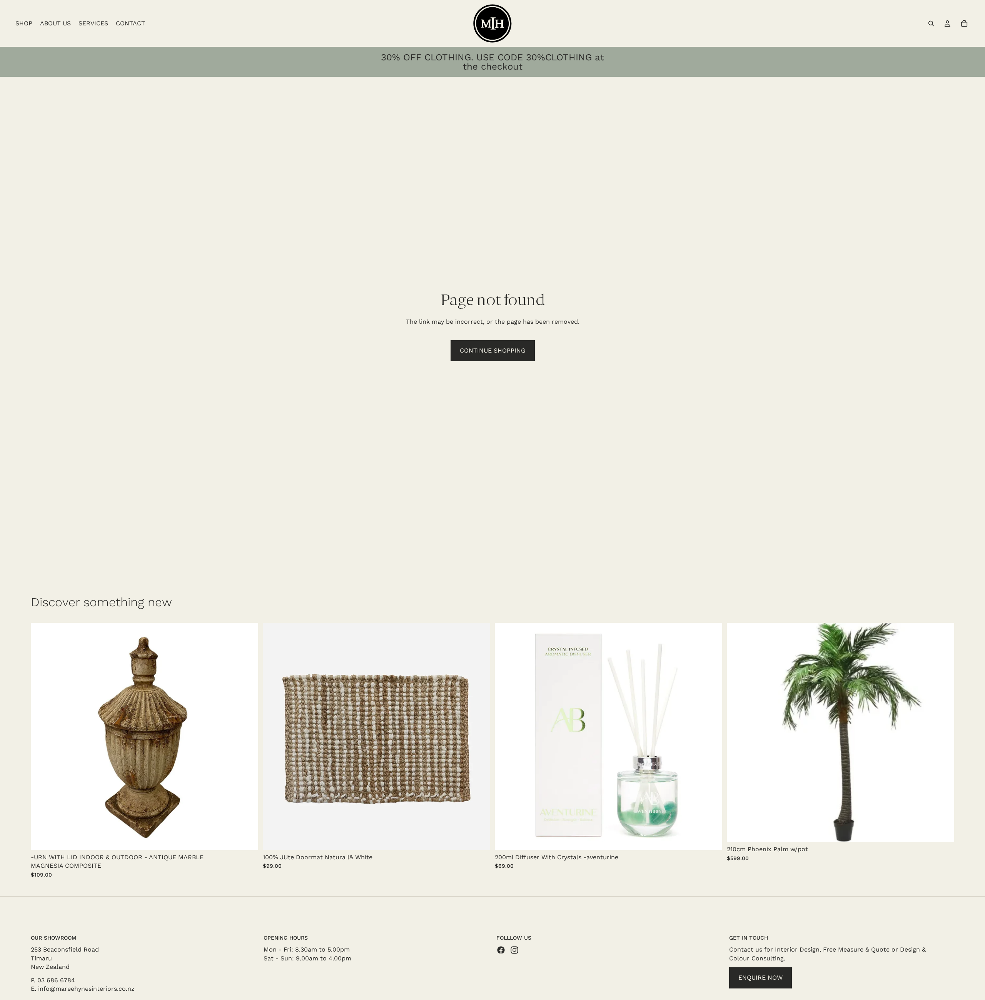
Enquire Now (760, 977)
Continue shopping (493, 350)
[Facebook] (501, 950)
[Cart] (964, 23)
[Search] (931, 23)
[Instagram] (514, 950)
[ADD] (246, 838)
